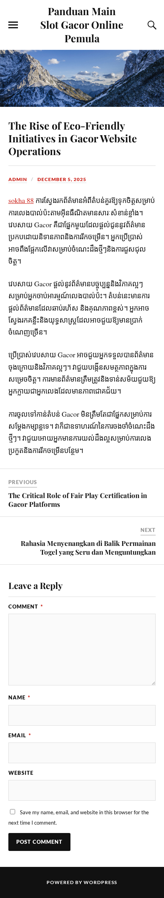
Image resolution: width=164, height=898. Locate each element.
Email (19, 735)
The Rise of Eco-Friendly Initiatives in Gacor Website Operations (72, 138)
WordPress (100, 882)
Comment (25, 606)
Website (20, 773)
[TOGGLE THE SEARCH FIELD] (151, 25)
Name (19, 697)
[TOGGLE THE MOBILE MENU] (13, 25)
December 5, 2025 (61, 179)
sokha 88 (21, 200)
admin (17, 179)
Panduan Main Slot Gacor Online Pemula (81, 24)
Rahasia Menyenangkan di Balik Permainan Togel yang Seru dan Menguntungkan (88, 547)
